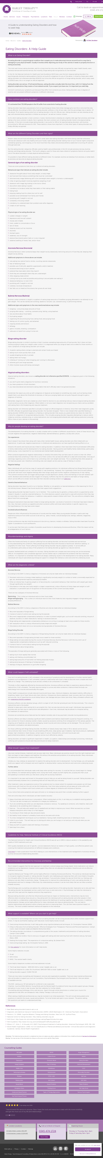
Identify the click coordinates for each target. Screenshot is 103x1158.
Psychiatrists (35, 17)
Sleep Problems (83, 1084)
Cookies (23, 1149)
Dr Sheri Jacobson (92, 40)
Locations (44, 17)
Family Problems (19, 1064)
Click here (11, 852)
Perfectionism (51, 1072)
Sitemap (30, 1149)
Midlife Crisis (19, 1068)
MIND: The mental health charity (21, 959)
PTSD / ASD (51, 1076)
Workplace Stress (19, 1088)
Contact (69, 17)
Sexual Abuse (19, 1084)
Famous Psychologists (84, 1092)
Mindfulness (51, 1068)
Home (6, 17)
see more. (97, 1145)
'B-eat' (12, 954)
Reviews (62, 17)
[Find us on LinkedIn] (60, 1148)
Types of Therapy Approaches (51, 1092)
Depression (19, 1060)
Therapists (25, 17)
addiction (67, 479)
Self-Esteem (51, 1080)
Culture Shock (51, 1056)
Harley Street (78, 1)
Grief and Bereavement (83, 1064)
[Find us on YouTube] (55, 1148)
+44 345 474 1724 (54, 1154)
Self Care (83, 1076)
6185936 (66, 1154)
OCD (83, 1068)
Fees (50, 17)
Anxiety (19, 1056)
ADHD (51, 1052)
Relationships (19, 1080)
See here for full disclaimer (89, 1036)
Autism (84, 1056)
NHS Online (14, 957)
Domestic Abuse (51, 1060)
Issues (18, 17)
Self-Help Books (83, 1088)
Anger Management (83, 1052)
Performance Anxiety (19, 1072)
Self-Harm (84, 1080)
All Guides (19, 1052)
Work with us (8, 1149)
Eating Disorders (83, 1060)
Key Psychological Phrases (19, 1096)
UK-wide (95, 1)
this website (15, 947)
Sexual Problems (51, 1084)
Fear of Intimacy (51, 1064)
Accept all (88, 1149)
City (87, 1)
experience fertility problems (21, 699)
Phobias (19, 1076)
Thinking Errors (51, 1088)
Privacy (16, 1149)
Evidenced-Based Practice (19, 1092)
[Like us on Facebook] (65, 1148)
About (56, 17)
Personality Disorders (84, 1072)
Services (12, 17)
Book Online (44, 1137)
